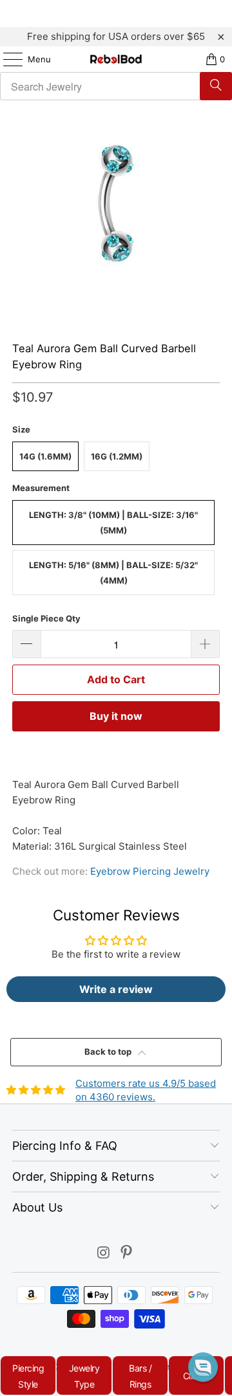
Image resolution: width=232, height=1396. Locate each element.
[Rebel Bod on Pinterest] (127, 1254)
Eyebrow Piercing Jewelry (149, 871)
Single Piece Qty (46, 618)
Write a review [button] (116, 989)
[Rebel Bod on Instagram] (103, 1254)
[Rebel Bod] (116, 59)
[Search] (216, 86)
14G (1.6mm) (45, 456)
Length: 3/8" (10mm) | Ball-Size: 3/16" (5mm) (113, 522)
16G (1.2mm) (116, 456)
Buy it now (116, 716)
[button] (203, 1367)
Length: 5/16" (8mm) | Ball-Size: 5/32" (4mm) (113, 573)
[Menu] (6, 59)
